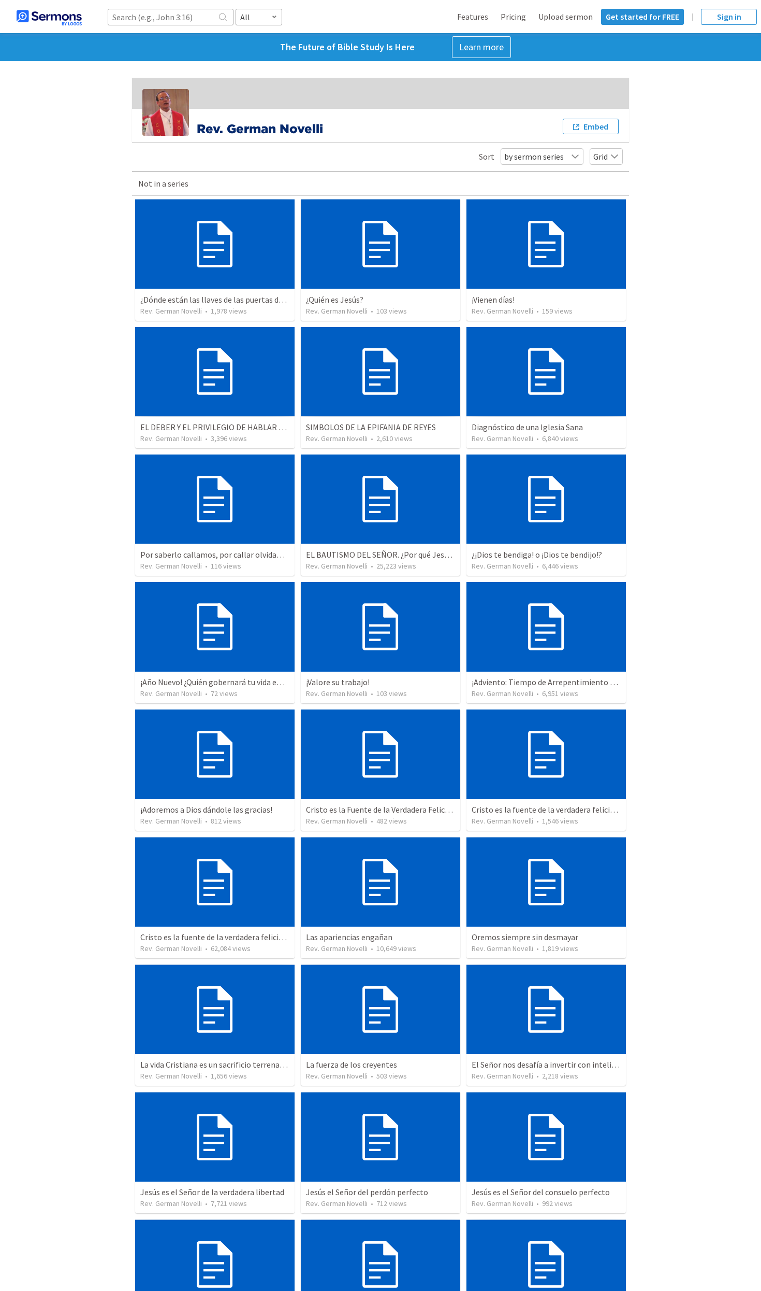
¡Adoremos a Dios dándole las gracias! (206, 809)
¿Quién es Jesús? (334, 299)
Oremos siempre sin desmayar (525, 937)
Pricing (513, 16)
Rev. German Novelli (171, 311)
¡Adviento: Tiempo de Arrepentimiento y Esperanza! (563, 682)
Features (472, 16)
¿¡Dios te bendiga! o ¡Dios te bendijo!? (537, 554)
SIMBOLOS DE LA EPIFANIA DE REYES (371, 427)
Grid (600, 156)
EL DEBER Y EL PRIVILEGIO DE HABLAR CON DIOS (227, 427)
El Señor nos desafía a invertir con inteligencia (553, 1064)
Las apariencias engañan (349, 937)
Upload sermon (565, 16)
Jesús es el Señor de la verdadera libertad (212, 1192)
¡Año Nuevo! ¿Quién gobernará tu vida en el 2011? (225, 682)
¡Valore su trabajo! (338, 682)
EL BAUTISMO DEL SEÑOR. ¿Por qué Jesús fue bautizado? (406, 554)
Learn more (481, 47)
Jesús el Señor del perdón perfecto (367, 1192)
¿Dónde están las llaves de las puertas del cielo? (224, 299)
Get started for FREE (642, 16)
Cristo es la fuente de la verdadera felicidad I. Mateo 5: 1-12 (242, 937)
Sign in (729, 16)
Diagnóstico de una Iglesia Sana (527, 427)
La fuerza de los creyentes (351, 1064)
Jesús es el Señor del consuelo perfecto (541, 1192)
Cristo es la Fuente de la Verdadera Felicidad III (387, 809)
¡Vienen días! (493, 299)
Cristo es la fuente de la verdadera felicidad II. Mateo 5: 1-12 (575, 809)
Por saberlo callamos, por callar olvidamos (216, 554)
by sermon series (534, 156)
